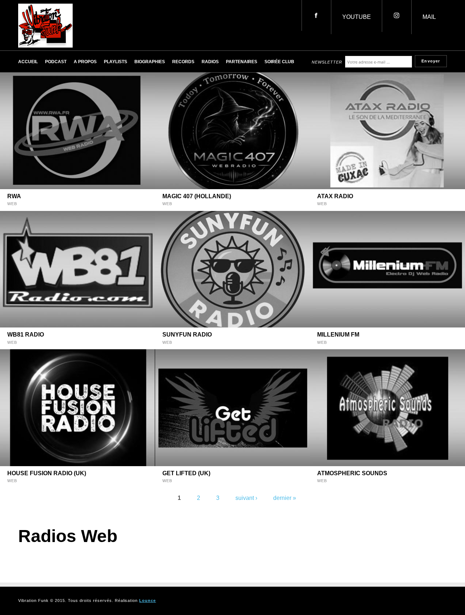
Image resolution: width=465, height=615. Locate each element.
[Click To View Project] (77, 131)
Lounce (147, 600)
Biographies (149, 61)
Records (183, 61)
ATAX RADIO (335, 196)
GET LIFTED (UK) (186, 473)
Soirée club (279, 61)
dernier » (284, 498)
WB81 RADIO (25, 334)
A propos (85, 61)
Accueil (28, 61)
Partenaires (241, 61)
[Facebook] (316, 15)
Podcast (55, 61)
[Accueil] (45, 45)
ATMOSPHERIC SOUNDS (352, 473)
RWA (14, 196)
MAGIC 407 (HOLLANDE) (196, 196)
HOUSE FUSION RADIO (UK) (46, 473)
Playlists (115, 61)
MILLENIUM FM (338, 334)
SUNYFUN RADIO (187, 334)
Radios (210, 61)
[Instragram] (396, 16)
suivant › (246, 498)
